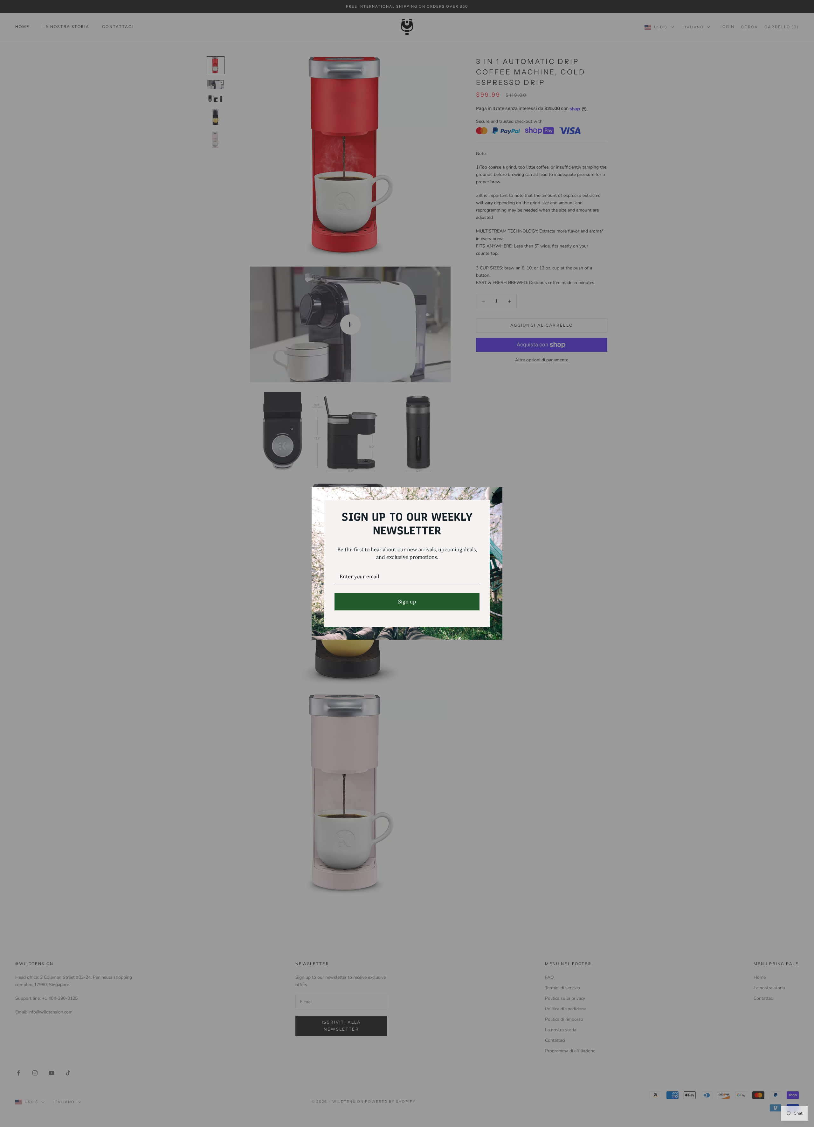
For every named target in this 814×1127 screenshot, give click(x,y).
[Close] (494, 495)
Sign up (407, 601)
